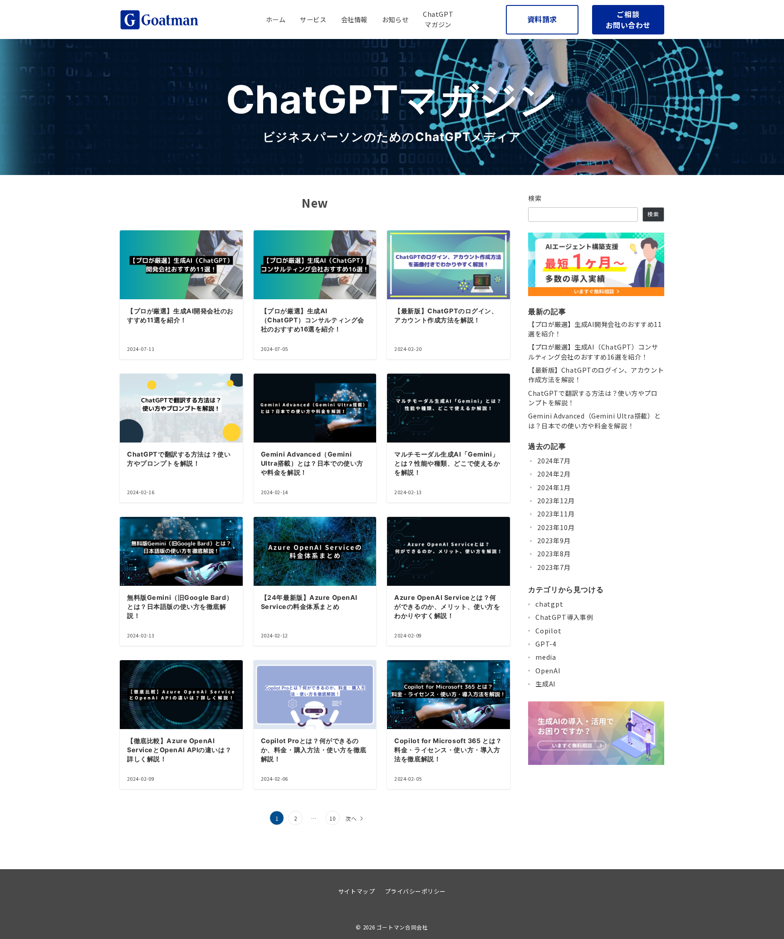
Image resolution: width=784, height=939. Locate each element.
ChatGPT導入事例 (564, 617)
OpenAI (548, 670)
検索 (535, 198)
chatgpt (549, 603)
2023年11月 (555, 513)
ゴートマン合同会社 (402, 927)
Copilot (548, 630)
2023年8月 (554, 553)
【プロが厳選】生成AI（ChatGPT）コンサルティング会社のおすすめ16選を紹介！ (593, 351)
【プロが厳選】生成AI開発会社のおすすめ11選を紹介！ (595, 329)
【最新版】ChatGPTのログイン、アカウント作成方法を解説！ (596, 374)
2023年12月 (555, 500)
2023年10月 (555, 527)
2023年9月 (554, 540)
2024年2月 (554, 473)
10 (332, 818)
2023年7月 (554, 567)
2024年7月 (554, 460)
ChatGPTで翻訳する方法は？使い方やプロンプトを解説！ (593, 398)
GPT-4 (546, 643)
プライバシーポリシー (415, 891)
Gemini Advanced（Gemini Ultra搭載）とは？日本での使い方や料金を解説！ (594, 420)
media (545, 657)
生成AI (545, 683)
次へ (351, 818)
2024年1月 (554, 487)
